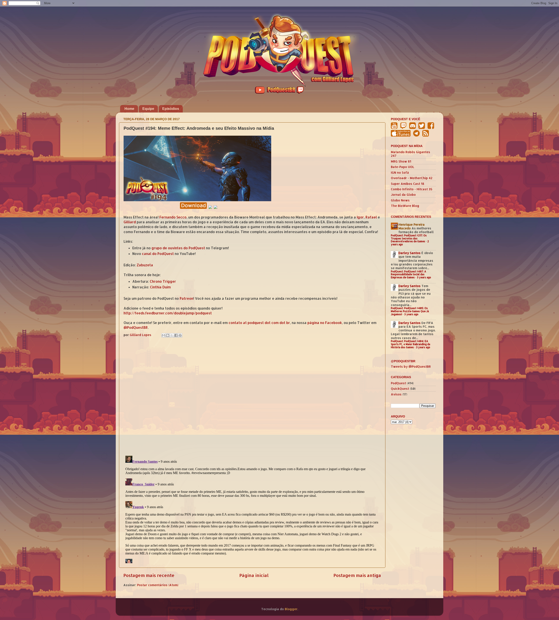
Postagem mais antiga (357, 575)
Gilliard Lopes (141, 335)
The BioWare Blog (405, 206)
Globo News (400, 200)
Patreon (186, 298)
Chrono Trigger (163, 281)
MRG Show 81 (401, 161)
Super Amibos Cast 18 (407, 184)
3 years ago (424, 277)
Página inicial (254, 575)
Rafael (371, 217)
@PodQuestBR (136, 327)
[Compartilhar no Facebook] (176, 335)
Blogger (291, 609)
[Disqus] (252, 395)
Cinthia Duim (160, 287)
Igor (360, 217)
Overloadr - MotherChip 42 (411, 178)
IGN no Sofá (400, 172)
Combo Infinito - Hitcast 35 (411, 189)
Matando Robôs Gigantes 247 (410, 154)
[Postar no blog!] (168, 335)
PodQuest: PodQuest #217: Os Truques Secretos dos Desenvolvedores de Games (409, 238)
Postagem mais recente (148, 575)
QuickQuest (400, 388)
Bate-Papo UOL (402, 167)
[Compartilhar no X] (172, 335)
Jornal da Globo (403, 194)
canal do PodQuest (158, 253)
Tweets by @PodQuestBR (411, 366)
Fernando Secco (172, 217)
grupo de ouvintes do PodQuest (178, 248)
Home (129, 109)
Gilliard (130, 222)
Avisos (396, 394)
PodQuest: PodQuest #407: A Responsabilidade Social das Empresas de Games (408, 274)
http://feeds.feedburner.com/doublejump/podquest (168, 313)
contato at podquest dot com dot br (259, 322)
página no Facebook (324, 322)
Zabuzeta (145, 265)
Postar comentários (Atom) (157, 585)
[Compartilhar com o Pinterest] (180, 335)
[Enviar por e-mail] (163, 335)
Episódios (170, 109)
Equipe (148, 109)
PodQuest (398, 383)
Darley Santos (410, 253)
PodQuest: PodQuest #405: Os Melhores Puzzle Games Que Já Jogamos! (410, 311)
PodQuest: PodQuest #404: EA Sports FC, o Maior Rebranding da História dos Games (410, 344)
